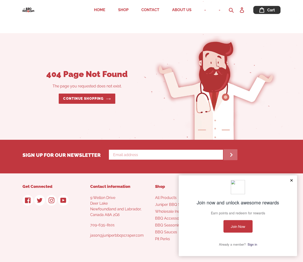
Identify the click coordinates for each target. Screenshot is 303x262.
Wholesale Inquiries (172, 211)
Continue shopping (83, 98)
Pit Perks (162, 239)
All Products (166, 197)
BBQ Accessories (170, 218)
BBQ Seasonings (169, 225)
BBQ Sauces (166, 232)
